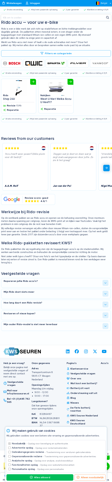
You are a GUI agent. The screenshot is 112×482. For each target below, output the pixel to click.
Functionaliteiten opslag (43, 464)
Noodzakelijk (40, 443)
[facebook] (77, 351)
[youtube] (104, 351)
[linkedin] (67, 351)
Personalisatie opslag (38, 469)
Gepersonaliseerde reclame (54, 456)
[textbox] (101, 3)
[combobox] (102, 3)
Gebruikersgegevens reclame (51, 452)
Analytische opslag (42, 460)
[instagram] (86, 351)
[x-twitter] (95, 351)
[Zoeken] (107, 17)
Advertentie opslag (40, 447)
